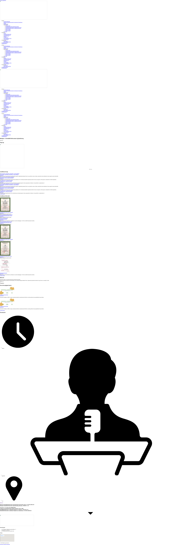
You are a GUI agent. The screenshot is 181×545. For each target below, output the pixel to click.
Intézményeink (6, 48)
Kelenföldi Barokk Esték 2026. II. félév (6, 215)
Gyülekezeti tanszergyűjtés (4, 294)
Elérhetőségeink (4, 43)
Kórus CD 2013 (8, 30)
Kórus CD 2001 (8, 29)
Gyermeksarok (6, 37)
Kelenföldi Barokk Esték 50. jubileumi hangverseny (13, 28)
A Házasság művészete (7, 35)
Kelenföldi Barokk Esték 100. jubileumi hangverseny (13, 27)
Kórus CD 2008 (8, 54)
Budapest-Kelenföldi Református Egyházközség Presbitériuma (13, 22)
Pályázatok (5, 31)
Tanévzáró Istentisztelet (3, 219)
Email (1, 281)
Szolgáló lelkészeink (7, 21)
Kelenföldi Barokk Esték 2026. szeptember (6, 212)
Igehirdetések (6, 65)
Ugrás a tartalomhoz (3, 0)
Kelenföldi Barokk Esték (7, 34)
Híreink (5, 23)
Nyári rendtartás (6, 39)
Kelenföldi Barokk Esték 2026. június (5, 222)
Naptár (5, 33)
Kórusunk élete (8, 25)
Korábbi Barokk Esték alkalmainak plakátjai (12, 26)
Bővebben (1, 502)
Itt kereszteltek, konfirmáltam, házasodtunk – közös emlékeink (9, 174)
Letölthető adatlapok (5, 42)
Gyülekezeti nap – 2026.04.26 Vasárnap (6, 181)
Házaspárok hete (6, 60)
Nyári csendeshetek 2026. (7, 38)
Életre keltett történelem (7, 41)
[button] (1, 140)
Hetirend (5, 36)
